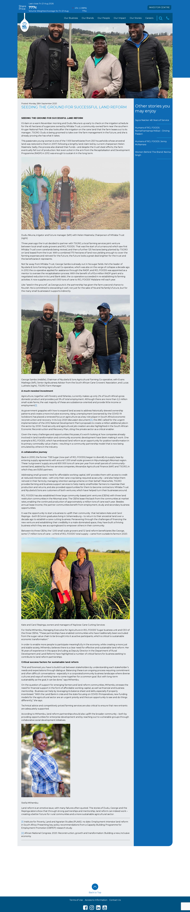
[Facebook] (85, 908)
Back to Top (95, 892)
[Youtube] (104, 908)
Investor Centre (159, 7)
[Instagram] (92, 908)
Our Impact (120, 18)
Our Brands (88, 18)
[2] (91, 420)
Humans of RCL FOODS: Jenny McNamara (151, 143)
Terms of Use (76, 900)
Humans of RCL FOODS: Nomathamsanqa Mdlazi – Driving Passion (152, 130)
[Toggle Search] (160, 18)
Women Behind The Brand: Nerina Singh (153, 153)
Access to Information (96, 900)
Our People (104, 18)
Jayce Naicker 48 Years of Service (152, 120)
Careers (149, 18)
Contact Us (115, 900)
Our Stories (136, 18)
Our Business (71, 18)
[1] (36, 405)
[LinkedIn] (98, 908)
